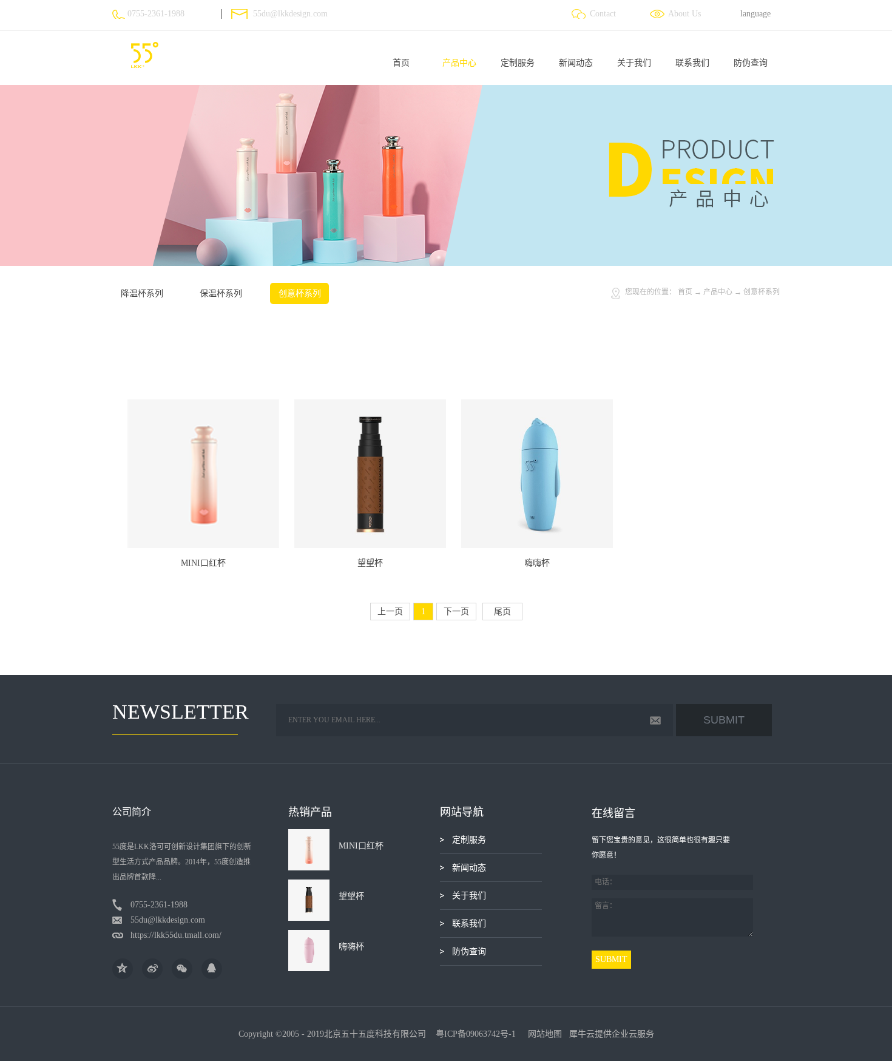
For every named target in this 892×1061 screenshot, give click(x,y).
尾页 (502, 611)
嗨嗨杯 (537, 563)
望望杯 (370, 563)
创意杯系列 (761, 292)
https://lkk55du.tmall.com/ (175, 935)
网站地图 (542, 1034)
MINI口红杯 (203, 563)
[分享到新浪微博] (152, 968)
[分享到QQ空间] (122, 968)
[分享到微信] (182, 968)
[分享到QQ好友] (211, 968)
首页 (401, 62)
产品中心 (717, 292)
